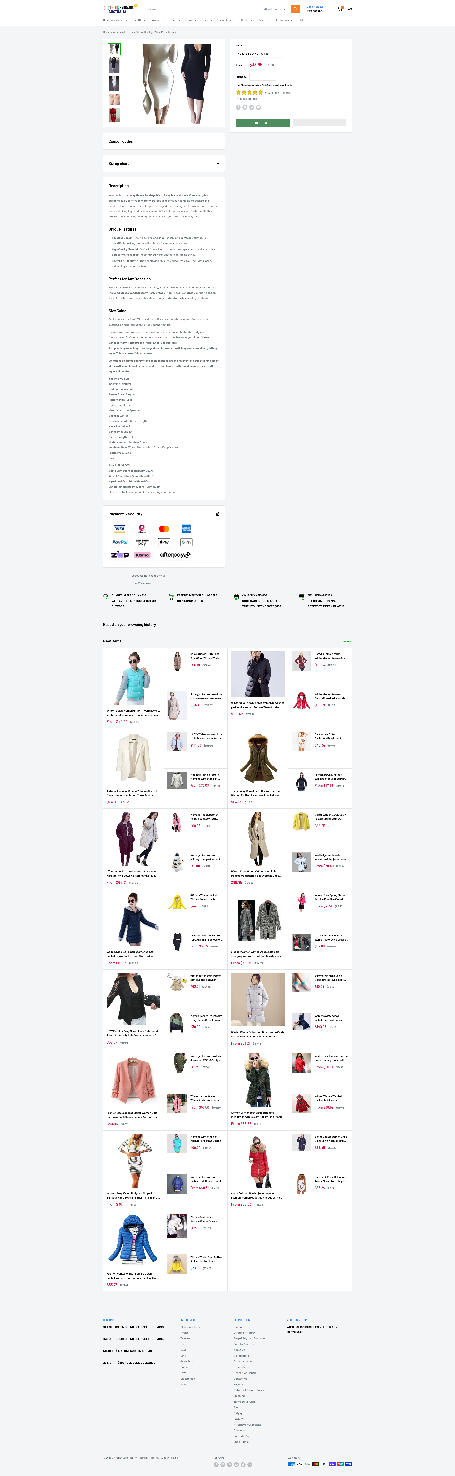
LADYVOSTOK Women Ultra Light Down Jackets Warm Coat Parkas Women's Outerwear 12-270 (206, 737)
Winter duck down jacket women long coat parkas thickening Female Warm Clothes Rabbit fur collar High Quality (257, 705)
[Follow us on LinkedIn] (249, 1464)
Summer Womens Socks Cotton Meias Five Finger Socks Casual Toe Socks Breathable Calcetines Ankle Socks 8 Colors (331, 978)
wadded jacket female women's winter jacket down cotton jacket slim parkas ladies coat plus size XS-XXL (331, 857)
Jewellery (225, 19)
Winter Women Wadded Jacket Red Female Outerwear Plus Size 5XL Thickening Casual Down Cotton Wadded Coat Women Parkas (331, 1099)
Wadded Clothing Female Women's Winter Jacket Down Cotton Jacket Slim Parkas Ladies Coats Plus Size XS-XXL (205, 777)
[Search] (295, 9)
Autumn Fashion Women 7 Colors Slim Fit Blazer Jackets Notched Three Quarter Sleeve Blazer (132, 793)
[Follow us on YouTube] (236, 1464)
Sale (301, 19)
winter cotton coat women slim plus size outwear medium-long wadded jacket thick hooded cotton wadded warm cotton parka (206, 978)
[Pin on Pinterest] (244, 107)
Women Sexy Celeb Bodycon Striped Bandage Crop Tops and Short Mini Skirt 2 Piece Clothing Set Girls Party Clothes (132, 1195)
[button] (320, 122)
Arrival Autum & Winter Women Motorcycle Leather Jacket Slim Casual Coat (331, 938)
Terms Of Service (244, 1401)
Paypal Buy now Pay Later (249, 1338)
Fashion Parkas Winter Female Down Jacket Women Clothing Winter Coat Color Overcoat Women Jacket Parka (133, 1276)
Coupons (239, 1430)
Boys (190, 19)
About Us (239, 1349)
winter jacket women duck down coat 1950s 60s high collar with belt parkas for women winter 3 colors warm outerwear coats (207, 1058)
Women (156, 19)
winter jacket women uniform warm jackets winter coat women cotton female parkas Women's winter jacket (133, 713)
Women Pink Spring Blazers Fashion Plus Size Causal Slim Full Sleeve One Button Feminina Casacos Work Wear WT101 (331, 898)
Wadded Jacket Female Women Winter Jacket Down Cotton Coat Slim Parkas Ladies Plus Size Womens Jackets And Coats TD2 (130, 954)
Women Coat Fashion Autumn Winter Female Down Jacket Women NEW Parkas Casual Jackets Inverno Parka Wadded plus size (206, 1219)
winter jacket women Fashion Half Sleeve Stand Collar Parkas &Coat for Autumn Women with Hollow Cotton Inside (206, 1179)
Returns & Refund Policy (249, 1390)
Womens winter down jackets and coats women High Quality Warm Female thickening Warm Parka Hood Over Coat (330, 1018)
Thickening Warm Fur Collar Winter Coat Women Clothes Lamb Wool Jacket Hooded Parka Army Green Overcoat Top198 (257, 793)
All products (119, 32)
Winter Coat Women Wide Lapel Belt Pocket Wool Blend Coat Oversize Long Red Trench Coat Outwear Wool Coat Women (255, 874)
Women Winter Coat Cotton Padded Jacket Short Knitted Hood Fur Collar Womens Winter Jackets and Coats (206, 1259)
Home (244, 19)
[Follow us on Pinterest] (229, 1464)
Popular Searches (245, 1344)
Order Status (242, 1367)
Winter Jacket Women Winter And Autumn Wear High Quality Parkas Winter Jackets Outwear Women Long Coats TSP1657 (206, 1099)
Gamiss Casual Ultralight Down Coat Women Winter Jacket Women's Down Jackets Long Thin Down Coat (205, 656)
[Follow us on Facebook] (216, 1464)
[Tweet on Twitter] (251, 107)
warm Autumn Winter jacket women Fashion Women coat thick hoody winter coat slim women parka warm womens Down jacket (256, 1195)
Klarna (238, 1326)
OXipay (238, 1413)
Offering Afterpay (245, 1332)
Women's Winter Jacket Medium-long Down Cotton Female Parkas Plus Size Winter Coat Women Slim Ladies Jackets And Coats (205, 1139)
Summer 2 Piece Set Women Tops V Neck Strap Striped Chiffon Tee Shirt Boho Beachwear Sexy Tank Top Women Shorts (331, 1179)
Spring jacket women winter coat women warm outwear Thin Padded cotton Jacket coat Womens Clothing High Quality (206, 697)
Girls (205, 19)
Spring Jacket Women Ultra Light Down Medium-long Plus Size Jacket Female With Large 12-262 (331, 1139)
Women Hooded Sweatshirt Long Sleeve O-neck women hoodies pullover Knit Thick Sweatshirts (206, 1018)
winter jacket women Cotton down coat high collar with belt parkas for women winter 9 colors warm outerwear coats (331, 1058)
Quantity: (241, 76)
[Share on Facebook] (238, 107)
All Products (241, 1355)
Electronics (281, 19)
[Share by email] (258, 107)
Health (137, 19)
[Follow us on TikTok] (243, 1464)
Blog (236, 1407)
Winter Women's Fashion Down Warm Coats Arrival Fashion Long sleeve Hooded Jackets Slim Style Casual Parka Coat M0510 (258, 1034)
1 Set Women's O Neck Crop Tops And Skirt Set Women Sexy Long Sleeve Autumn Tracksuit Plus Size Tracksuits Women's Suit (205, 938)
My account (314, 10)
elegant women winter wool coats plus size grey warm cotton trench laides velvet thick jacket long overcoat (257, 954)
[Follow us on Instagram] (222, 1464)
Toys (261, 19)
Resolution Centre (245, 1372)
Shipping (239, 1395)
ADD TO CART (262, 122)
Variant (240, 45)
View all (347, 641)
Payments (240, 1384)
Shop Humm (241, 1441)
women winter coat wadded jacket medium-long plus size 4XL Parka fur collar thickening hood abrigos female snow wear (257, 1115)
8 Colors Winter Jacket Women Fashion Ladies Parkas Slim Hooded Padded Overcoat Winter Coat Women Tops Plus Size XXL (206, 898)
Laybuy (238, 1418)
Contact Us (240, 1378)
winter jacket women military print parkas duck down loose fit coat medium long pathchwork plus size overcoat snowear (206, 857)
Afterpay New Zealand (247, 1424)
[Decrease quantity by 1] (253, 76)
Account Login (243, 1361)
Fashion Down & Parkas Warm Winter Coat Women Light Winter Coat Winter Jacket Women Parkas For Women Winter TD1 (330, 777)
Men (173, 19)
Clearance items (113, 19)
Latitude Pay (241, 1436)
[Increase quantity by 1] (272, 76)
